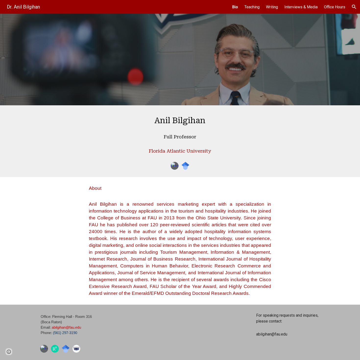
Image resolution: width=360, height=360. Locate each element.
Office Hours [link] (334, 7)
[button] (354, 7)
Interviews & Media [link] (301, 7)
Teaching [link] (252, 7)
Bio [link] (235, 7)
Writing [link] (272, 7)
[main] (180, 135)
